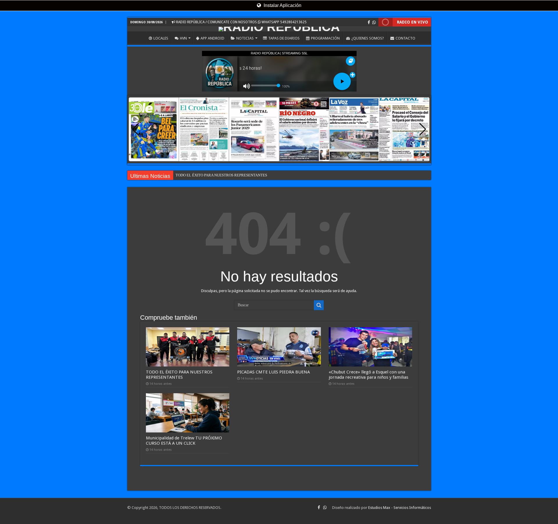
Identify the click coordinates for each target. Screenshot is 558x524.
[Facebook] (369, 22)
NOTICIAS (245, 38)
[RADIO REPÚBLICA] (279, 29)
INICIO (137, 37)
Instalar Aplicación (281, 5)
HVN (183, 38)
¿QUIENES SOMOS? (367, 38)
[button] (423, 129)
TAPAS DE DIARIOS (284, 38)
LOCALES (160, 38)
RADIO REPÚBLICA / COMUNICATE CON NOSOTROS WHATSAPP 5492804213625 (241, 22)
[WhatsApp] (374, 22)
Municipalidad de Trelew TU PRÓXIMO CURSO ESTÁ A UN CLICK (184, 440)
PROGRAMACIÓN (325, 38)
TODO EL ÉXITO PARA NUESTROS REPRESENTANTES (221, 175)
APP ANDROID (212, 38)
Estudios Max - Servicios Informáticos (399, 507)
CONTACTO (405, 38)
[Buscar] (319, 305)
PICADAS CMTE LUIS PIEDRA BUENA (273, 372)
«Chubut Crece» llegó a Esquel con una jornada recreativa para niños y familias (368, 374)
